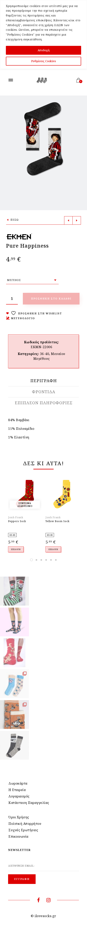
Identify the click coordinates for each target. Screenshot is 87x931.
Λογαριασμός (19, 796)
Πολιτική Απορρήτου (24, 823)
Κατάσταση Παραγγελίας (28, 802)
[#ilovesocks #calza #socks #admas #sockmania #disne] (14, 714)
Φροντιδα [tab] (43, 391)
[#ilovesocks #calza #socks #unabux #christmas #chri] (14, 591)
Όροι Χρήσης (18, 817)
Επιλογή (16, 549)
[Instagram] (48, 900)
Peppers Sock (17, 521)
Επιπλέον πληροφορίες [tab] (43, 402)
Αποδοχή (44, 50)
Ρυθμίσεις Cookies (43, 61)
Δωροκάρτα (18, 783)
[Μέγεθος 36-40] (32, 280)
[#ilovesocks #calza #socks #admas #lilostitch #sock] (14, 683)
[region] (43, 34)
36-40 (44, 354)
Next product (77, 220)
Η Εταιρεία (17, 790)
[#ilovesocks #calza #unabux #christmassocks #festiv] (14, 652)
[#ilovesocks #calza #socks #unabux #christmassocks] (14, 622)
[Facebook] (38, 900)
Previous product (68, 220)
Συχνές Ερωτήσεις (23, 830)
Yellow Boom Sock (58, 521)
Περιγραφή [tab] (43, 380)
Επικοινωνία (18, 836)
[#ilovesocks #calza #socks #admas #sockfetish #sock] (14, 745)
